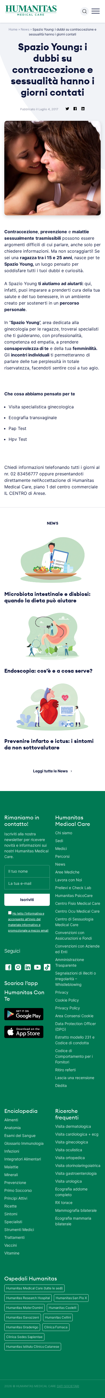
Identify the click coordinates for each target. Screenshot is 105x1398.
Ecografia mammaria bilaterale (73, 1221)
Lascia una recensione (74, 1077)
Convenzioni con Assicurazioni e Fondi (73, 935)
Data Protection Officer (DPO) (75, 1026)
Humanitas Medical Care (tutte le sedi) (34, 1288)
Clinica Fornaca (56, 1327)
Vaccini (10, 1245)
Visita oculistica (68, 1149)
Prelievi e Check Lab (73, 887)
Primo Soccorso (18, 1190)
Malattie (11, 1167)
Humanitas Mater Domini (24, 1308)
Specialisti (13, 1221)
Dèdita (61, 1085)
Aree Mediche (67, 872)
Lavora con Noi (68, 879)
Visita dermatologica (73, 1126)
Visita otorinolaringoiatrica (77, 1165)
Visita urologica (68, 1181)
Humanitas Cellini (58, 1317)
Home (13, 29)
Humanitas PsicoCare (74, 895)
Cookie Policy (67, 1000)
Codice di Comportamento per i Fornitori (74, 1056)
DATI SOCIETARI (68, 1386)
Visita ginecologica (71, 1142)
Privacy (61, 992)
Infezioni (11, 1151)
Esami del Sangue (20, 1135)
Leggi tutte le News (50, 771)
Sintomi (10, 1214)
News (25, 29)
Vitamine (11, 1253)
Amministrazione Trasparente (69, 962)
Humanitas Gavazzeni (22, 1317)
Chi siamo (63, 832)
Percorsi (62, 856)
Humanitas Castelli (62, 1308)
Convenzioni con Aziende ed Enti (77, 949)
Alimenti (11, 1119)
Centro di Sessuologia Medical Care (74, 922)
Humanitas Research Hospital (28, 1298)
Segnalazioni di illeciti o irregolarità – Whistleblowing (75, 979)
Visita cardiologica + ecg (77, 1134)
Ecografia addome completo (71, 1192)
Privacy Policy (67, 1008)
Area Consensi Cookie (74, 1015)
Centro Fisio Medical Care (77, 903)
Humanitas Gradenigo (22, 1327)
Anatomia (12, 1127)
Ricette (10, 1206)
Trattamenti (14, 1237)
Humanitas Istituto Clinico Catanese (32, 1346)
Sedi (59, 840)
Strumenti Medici (19, 1229)
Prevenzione (15, 1182)
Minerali (11, 1174)
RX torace (63, 1202)
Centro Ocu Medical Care (77, 911)
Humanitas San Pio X (71, 1298)
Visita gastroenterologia (76, 1173)
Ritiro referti (65, 1069)
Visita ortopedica (70, 1157)
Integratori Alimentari (22, 1159)
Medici (61, 848)
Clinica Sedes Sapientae (24, 1337)
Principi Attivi (15, 1198)
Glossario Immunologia (24, 1143)
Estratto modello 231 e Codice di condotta (74, 1040)
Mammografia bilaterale (76, 1210)
